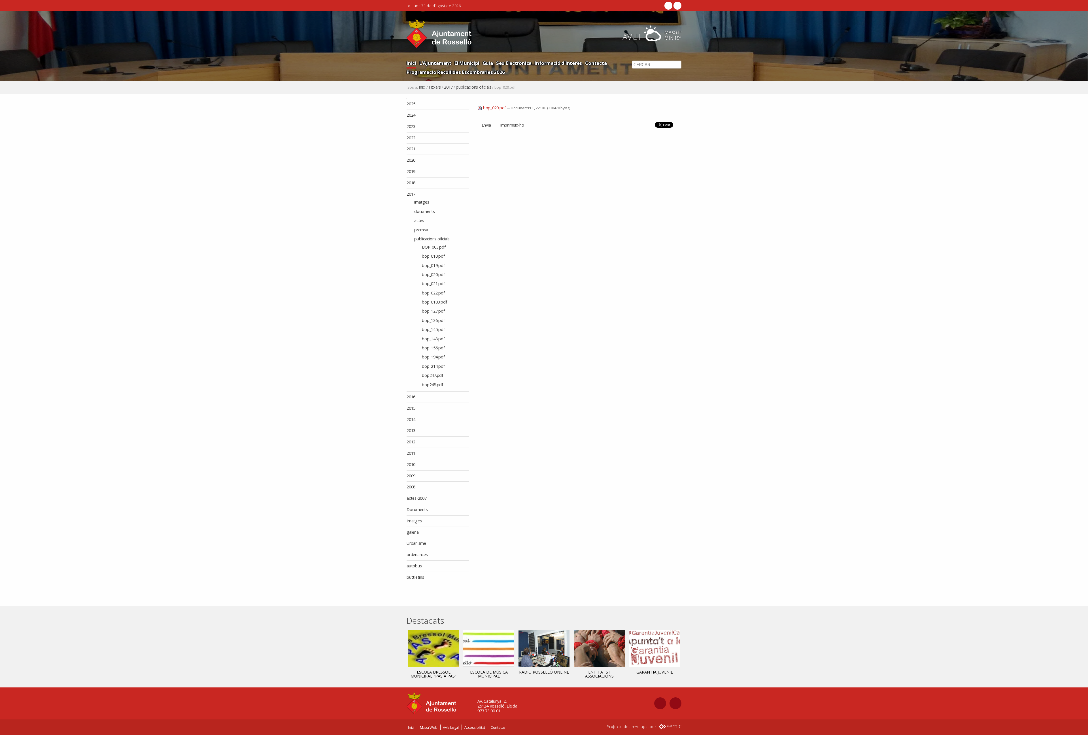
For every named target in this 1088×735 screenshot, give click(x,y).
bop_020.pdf (494, 107)
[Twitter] (676, 6)
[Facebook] (668, 6)
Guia (488, 63)
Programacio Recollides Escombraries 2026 (456, 72)
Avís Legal (451, 727)
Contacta (596, 63)
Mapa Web (428, 727)
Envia (486, 125)
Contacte (498, 727)
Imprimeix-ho (512, 125)
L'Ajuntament (435, 63)
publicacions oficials (473, 87)
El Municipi (466, 63)
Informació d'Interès (558, 63)
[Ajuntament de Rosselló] (439, 34)
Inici (411, 63)
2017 (448, 87)
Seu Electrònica (514, 63)
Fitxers (435, 87)
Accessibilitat (474, 727)
